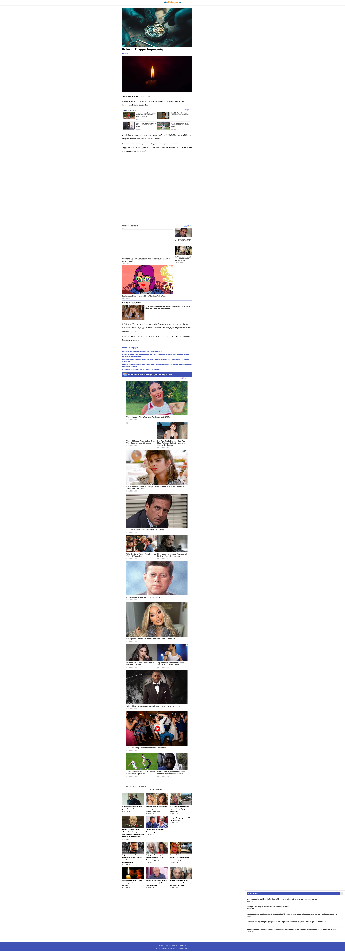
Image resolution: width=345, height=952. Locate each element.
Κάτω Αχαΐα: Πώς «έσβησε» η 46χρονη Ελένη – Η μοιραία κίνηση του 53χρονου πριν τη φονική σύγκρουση (155, 360)
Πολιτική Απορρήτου (171, 945)
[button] (157, 28)
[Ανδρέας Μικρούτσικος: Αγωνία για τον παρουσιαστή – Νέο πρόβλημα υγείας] (157, 873)
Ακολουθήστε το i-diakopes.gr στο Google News (150, 374)
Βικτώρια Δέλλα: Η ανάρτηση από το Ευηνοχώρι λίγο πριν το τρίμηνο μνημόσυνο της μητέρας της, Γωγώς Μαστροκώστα (155, 355)
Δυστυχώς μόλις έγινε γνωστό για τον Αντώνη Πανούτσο (142, 351)
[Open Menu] (123, 3)
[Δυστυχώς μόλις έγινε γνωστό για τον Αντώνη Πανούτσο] (133, 799)
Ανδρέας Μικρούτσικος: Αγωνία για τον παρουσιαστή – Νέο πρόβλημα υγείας (156, 883)
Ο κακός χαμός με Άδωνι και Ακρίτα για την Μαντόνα (141, 369)
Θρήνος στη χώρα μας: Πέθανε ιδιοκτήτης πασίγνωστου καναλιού (132, 883)
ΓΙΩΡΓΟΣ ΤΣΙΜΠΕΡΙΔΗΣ (129, 786)
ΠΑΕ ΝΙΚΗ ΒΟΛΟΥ (143, 786)
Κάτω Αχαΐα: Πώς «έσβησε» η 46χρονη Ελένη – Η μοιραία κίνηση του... (179, 808)
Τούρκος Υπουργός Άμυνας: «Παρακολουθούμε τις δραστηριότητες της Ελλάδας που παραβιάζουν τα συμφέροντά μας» (157, 365)
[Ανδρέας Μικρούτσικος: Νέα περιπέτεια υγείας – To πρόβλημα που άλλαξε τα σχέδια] (181, 873)
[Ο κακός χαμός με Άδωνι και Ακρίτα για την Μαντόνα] (157, 822)
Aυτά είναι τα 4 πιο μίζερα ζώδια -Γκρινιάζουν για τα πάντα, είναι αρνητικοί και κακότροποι (168, 307)
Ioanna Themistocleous (130, 96)
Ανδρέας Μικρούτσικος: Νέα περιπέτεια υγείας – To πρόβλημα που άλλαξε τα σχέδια (181, 883)
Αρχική (161, 945)
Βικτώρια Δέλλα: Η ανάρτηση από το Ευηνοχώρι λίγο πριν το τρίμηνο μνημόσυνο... (157, 808)
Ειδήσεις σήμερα (130, 347)
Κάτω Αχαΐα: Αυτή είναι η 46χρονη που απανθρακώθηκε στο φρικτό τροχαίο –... (180, 857)
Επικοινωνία (183, 945)
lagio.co (187, 948)
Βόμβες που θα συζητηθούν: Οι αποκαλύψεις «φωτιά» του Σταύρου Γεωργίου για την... (156, 857)
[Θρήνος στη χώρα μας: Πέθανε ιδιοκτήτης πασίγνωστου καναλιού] (133, 873)
